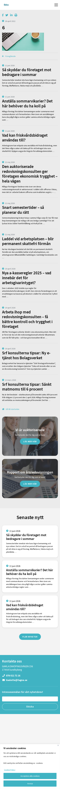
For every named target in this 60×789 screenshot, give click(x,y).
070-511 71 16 (13, 675)
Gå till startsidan (12, 409)
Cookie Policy (9, 770)
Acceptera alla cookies (30, 776)
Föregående (10, 56)
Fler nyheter (30, 636)
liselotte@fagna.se (16, 680)
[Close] (58, 745)
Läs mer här (30, 441)
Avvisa (30, 783)
